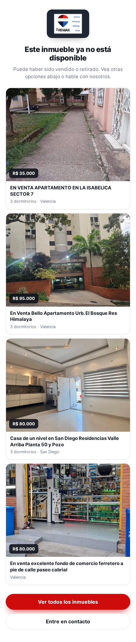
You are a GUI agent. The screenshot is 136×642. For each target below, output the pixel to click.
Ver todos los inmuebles (68, 602)
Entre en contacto (68, 621)
